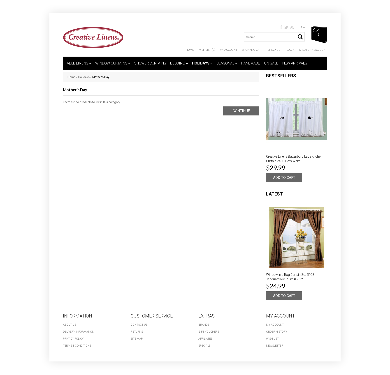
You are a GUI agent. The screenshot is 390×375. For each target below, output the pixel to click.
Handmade (250, 63)
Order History (276, 331)
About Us (69, 324)
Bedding (177, 63)
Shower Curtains (150, 63)
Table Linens (76, 63)
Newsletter (274, 345)
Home (190, 49)
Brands (203, 324)
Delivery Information (78, 331)
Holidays (200, 63)
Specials (204, 345)
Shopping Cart (252, 49)
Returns (137, 331)
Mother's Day (100, 77)
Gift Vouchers (208, 331)
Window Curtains (111, 63)
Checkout (274, 49)
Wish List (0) (206, 49)
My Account (228, 49)
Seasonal (225, 63)
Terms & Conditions (77, 345)
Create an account (313, 49)
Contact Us (139, 324)
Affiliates (205, 338)
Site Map (137, 338)
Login (290, 49)
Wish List (272, 338)
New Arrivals (294, 63)
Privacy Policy (73, 338)
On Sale (271, 63)
